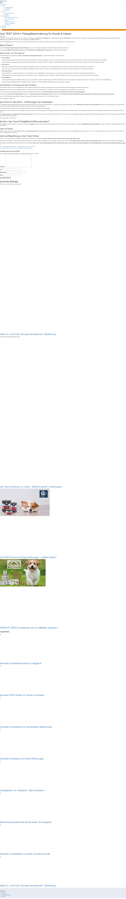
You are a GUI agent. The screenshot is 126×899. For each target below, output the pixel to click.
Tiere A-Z (4, 27)
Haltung (6, 14)
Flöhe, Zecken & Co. (9, 19)
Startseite (4, 4)
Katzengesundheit (9, 13)
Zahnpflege (7, 24)
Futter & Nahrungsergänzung (11, 17)
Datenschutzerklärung (6, 895)
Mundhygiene (8, 8)
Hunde (3, 5)
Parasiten (7, 10)
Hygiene (7, 20)
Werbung (4, 896)
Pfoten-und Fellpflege (10, 22)
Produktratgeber (5, 16)
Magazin (4, 26)
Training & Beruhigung (10, 23)
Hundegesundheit (9, 7)
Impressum (4, 893)
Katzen (3, 11)
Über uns (4, 892)
